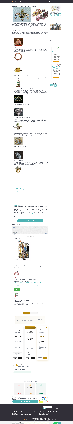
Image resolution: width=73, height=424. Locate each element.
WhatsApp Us (55, 422)
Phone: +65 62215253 (53, 86)
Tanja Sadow (17, 205)
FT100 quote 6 (27, 236)
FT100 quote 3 (30, 236)
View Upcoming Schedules (25, 401)
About (30, 407)
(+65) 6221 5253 (15, 415)
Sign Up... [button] (56, 61)
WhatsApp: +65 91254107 (54, 85)
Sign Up (60, 422)
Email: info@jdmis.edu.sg (54, 84)
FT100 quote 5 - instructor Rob (31, 236)
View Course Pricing (30, 220)
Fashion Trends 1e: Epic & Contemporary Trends (56, 51)
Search (44, 408)
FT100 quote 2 (28, 236)
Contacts (34, 407)
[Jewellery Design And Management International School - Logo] (15, 1)
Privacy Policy (39, 407)
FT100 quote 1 (33, 236)
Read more (17, 289)
